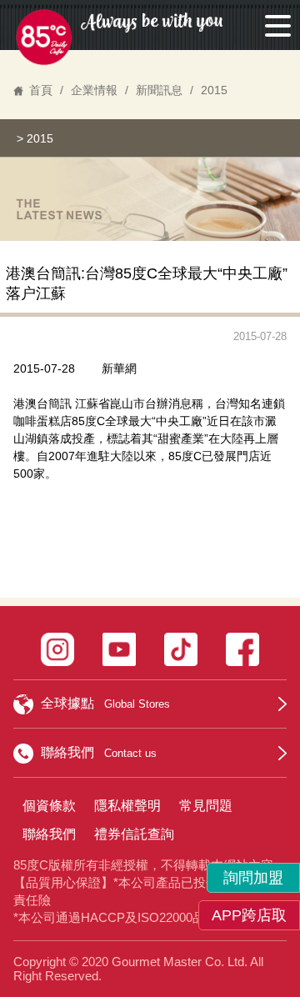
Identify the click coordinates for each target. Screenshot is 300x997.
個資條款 (49, 806)
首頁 (40, 90)
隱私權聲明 (127, 806)
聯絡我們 (49, 834)
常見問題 (205, 806)
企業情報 (94, 90)
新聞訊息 (159, 90)
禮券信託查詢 (134, 834)
